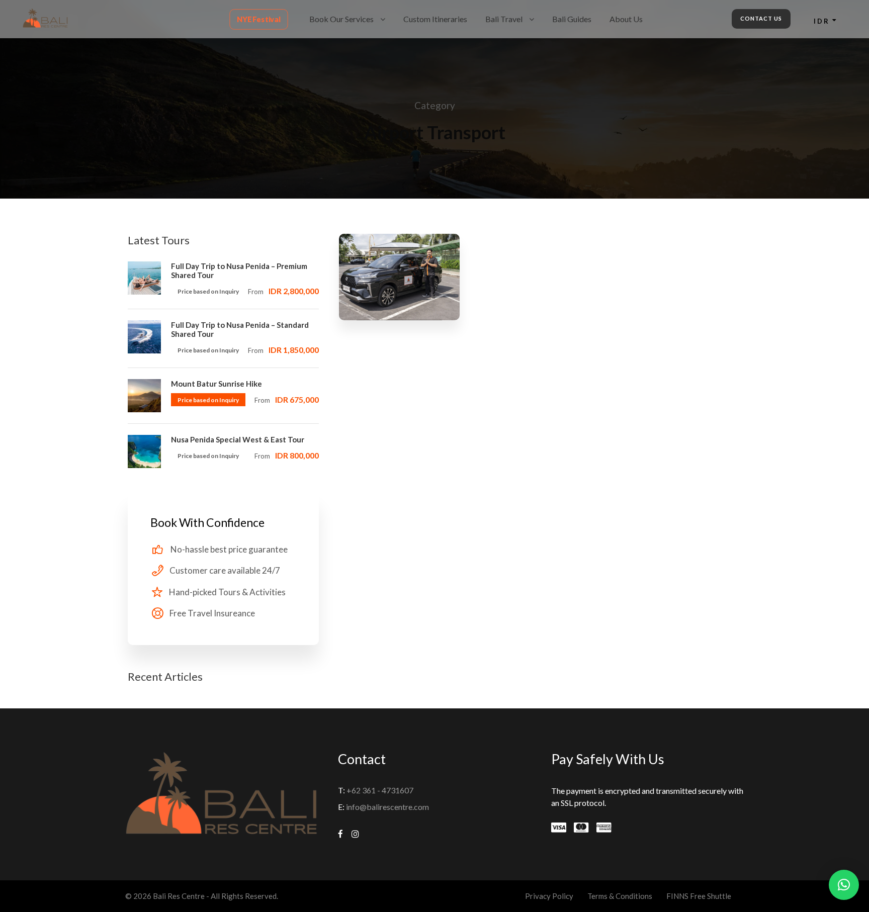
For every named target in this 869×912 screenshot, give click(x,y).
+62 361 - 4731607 (379, 790)
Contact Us (761, 18)
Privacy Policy (549, 895)
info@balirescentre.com (387, 806)
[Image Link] (45, 17)
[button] (844, 885)
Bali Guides (571, 19)
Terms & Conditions (619, 895)
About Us (626, 19)
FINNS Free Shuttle (698, 895)
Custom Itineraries (435, 19)
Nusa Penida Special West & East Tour (237, 439)
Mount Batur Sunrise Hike (216, 383)
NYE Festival (259, 19)
